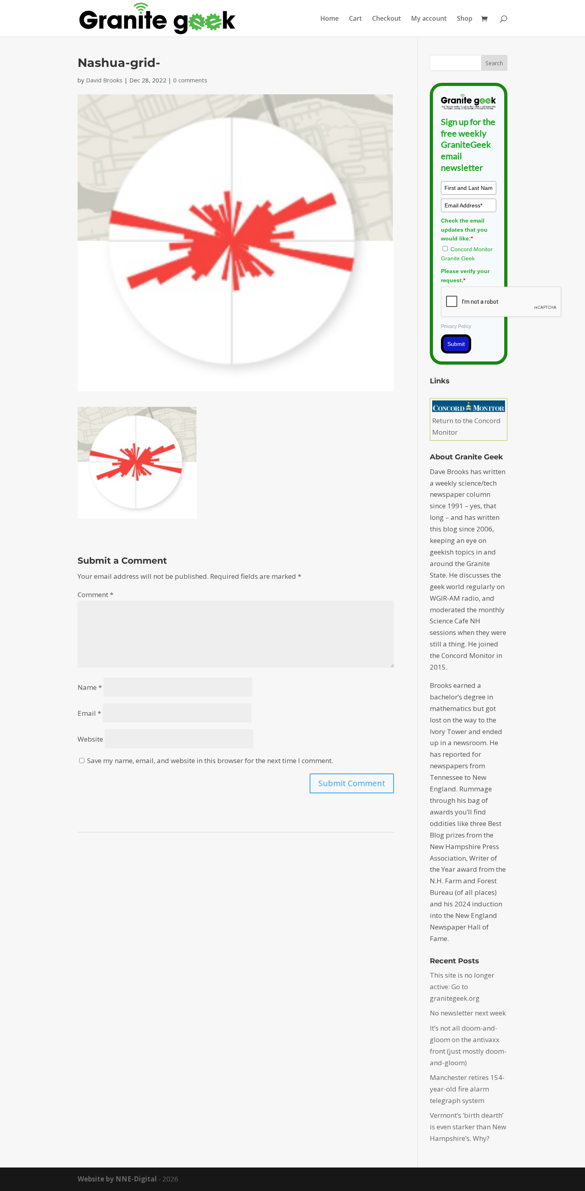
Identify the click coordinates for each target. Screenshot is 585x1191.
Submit (456, 344)
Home (329, 19)
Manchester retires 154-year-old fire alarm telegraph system (467, 1089)
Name (90, 687)
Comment (95, 594)
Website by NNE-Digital (117, 1178)
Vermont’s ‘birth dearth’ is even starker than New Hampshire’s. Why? (468, 1127)
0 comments (190, 80)
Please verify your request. (465, 275)
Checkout (386, 19)
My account (429, 19)
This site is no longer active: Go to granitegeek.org (462, 986)
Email (89, 713)
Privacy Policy (456, 326)
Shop (464, 19)
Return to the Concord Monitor (466, 426)
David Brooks (104, 80)
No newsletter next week (468, 1012)
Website (90, 739)
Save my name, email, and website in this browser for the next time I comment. (210, 760)
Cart (355, 19)
